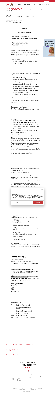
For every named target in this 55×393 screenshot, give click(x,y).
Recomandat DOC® (40, 388)
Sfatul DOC (13, 378)
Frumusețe (35, 4)
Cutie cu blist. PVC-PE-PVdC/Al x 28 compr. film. (13, 348)
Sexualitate (30, 378)
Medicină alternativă (14, 377)
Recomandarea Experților (44, 374)
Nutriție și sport (30, 4)
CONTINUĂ (27, 367)
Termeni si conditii (15, 388)
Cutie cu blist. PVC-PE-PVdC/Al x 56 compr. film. (13, 350)
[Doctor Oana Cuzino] (10, 4)
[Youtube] (33, 384)
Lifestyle (46, 4)
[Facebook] (22, 384)
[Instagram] (25, 384)
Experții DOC (20, 4)
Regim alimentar (19, 377)
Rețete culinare (18, 378)
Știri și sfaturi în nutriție (19, 380)
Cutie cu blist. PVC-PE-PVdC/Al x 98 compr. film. (13, 354)
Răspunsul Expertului (8, 376)
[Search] (48, 1)
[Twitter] (27, 384)
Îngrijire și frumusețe (26, 377)
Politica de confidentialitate (22, 389)
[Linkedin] (30, 384)
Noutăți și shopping (26, 376)
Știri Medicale (13, 379)
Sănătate (24, 4)
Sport (17, 379)
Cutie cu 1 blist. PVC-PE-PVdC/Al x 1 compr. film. (13, 345)
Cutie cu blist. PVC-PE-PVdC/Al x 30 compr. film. (13, 349)
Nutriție (18, 376)
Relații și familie (41, 4)
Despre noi (31, 388)
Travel (36, 377)
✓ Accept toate (38, 202)
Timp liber (37, 376)
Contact (23, 388)
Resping (17, 202)
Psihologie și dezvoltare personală (31, 377)
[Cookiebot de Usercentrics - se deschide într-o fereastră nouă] (40, 189)
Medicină (13, 376)
